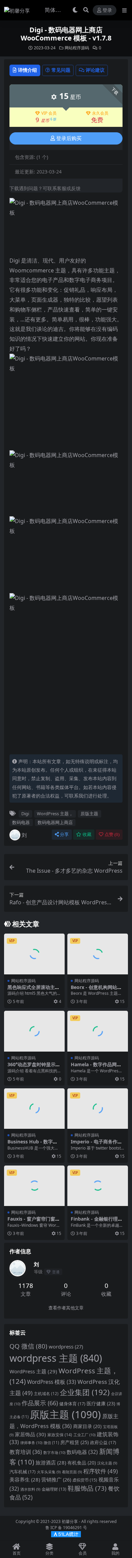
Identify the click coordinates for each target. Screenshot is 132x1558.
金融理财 (54, 1489)
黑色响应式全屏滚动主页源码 (33, 990)
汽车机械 (22, 1472)
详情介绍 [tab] (27, 70)
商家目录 (87, 1426)
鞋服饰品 (87, 1488)
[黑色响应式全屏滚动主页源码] (34, 954)
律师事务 (31, 1442)
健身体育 (72, 1404)
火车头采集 (49, 1472)
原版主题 (89, 813)
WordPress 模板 (51, 1382)
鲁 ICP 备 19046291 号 (66, 1527)
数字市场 (54, 1452)
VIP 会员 (49, 113)
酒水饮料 (30, 1489)
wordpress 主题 (55, 1358)
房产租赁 (74, 1442)
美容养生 (24, 1479)
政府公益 (103, 1442)
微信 (51, 1442)
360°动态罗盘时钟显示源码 (33, 1067)
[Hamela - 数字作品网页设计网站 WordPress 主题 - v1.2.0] (97, 1031)
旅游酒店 (51, 1462)
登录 (107, 10)
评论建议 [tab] (95, 70)
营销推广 (56, 1479)
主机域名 (46, 1393)
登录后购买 (69, 138)
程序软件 (100, 1471)
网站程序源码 (77, 48)
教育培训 (25, 1452)
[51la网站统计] (66, 1534)
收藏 (87, 834)
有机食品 (81, 1462)
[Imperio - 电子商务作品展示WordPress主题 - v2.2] (97, 1108)
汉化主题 (107, 1463)
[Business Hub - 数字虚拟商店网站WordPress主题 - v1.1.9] (34, 1108)
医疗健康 (101, 1403)
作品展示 (40, 1402)
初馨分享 (70, 1521)
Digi (25, 813)
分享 (64, 834)
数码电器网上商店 (55, 822)
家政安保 (59, 1435)
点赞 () (112, 834)
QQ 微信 (28, 1346)
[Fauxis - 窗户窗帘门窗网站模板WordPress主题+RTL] (34, 1186)
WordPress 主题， (55, 813)
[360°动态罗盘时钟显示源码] (34, 1031)
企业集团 (85, 1392)
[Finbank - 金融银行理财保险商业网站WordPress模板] (97, 1186)
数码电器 (21, 822)
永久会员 (100, 113)
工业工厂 (84, 1434)
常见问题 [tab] (60, 70)
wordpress (66, 1346)
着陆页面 (72, 1472)
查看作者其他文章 (66, 1307)
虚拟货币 (84, 1480)
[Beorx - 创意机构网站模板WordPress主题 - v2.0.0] (97, 954)
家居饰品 (30, 1434)
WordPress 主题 (33, 1371)
